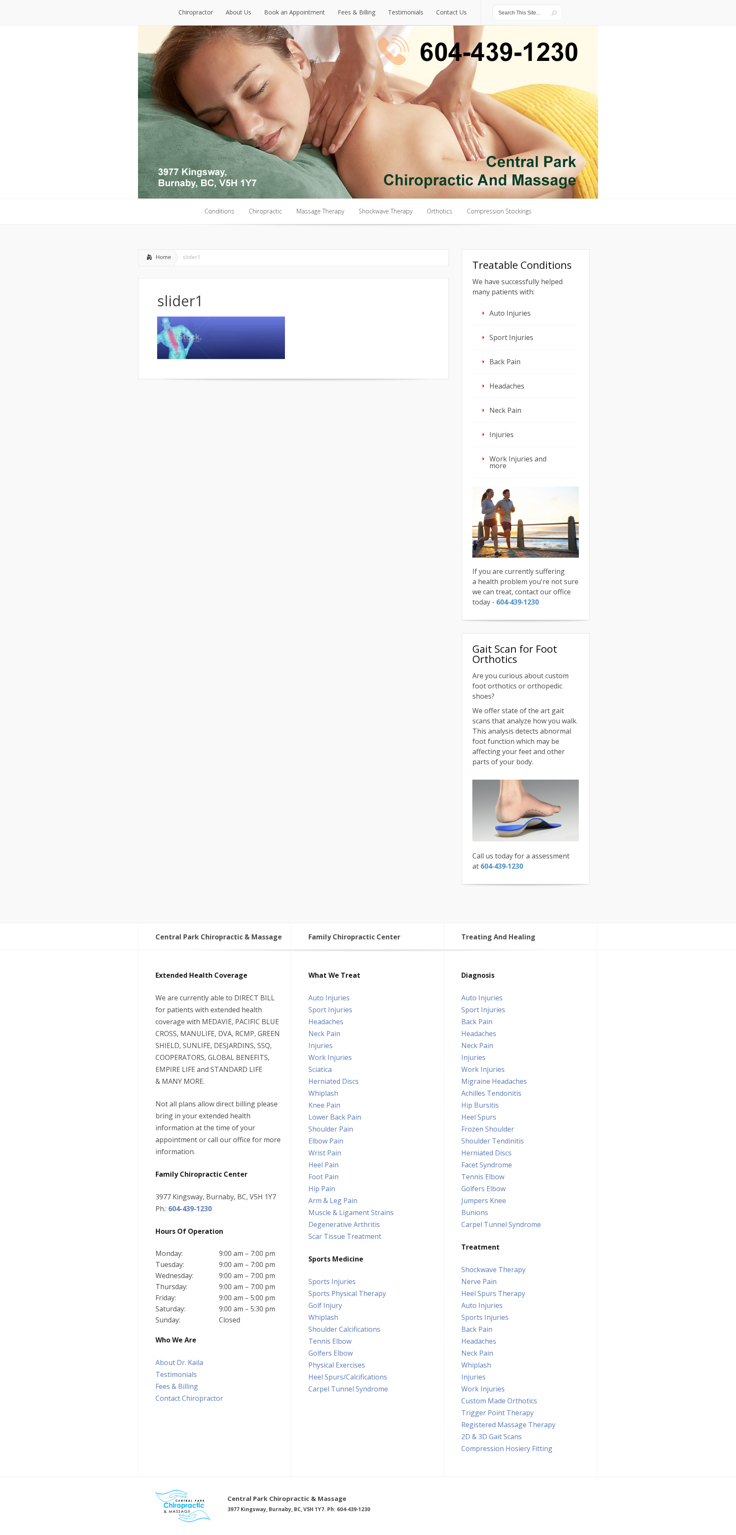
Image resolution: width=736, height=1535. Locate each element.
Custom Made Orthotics (499, 1400)
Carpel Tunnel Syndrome (348, 1389)
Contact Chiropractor (189, 1398)
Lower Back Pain (334, 1117)
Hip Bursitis (480, 1105)
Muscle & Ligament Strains (351, 1212)
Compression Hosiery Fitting (506, 1448)
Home (163, 257)
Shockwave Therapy (493, 1269)
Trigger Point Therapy (497, 1412)
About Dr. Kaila (179, 1362)
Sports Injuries (332, 1281)
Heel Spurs (478, 1117)
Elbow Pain (325, 1141)
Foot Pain (323, 1176)
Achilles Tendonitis (491, 1093)
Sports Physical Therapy (347, 1293)
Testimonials (176, 1374)
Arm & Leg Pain (332, 1200)
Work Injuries (330, 1057)
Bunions (474, 1212)
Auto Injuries (510, 313)
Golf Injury (325, 1305)
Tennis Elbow (329, 1341)
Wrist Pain (324, 1153)
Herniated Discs (333, 1081)
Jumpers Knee (483, 1200)
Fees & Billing (176, 1386)
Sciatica (320, 1069)
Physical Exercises (336, 1365)
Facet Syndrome (486, 1164)
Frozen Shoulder (487, 1129)
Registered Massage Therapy (508, 1424)
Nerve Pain (479, 1281)
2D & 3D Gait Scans (491, 1436)
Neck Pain (505, 410)
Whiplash (323, 1093)
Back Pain (504, 361)
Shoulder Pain (330, 1129)
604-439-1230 (190, 1208)
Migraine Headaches (494, 1081)
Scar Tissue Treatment (344, 1236)
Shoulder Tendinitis (492, 1141)
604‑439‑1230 (517, 602)
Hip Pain (321, 1188)
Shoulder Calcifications (344, 1329)
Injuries (501, 434)
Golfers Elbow (330, 1353)
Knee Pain (324, 1105)
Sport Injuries (511, 337)
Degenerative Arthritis (344, 1224)
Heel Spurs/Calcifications (347, 1377)
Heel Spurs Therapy (493, 1293)
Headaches (506, 386)
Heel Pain (323, 1164)
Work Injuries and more (517, 462)
